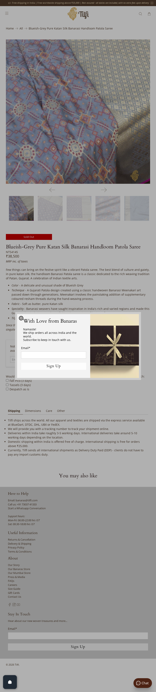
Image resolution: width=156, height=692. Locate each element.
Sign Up (54, 366)
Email (25, 348)
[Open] (10, 682)
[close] (21, 318)
